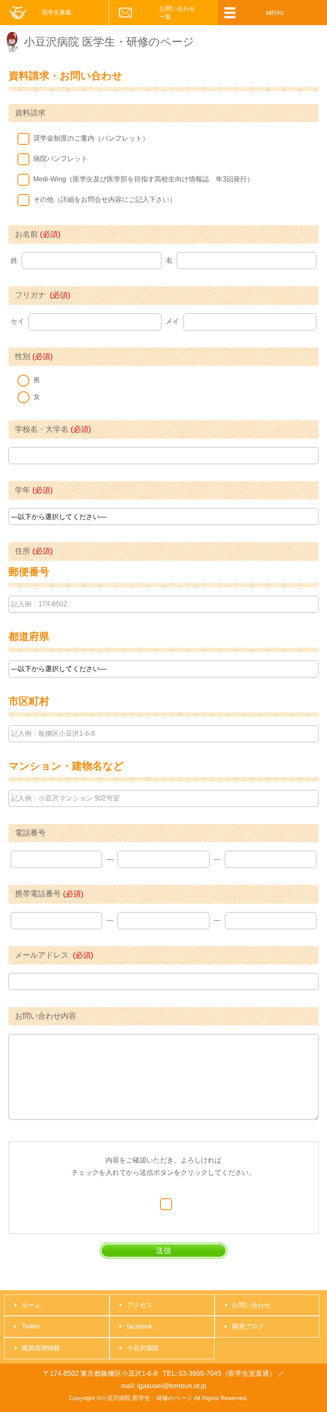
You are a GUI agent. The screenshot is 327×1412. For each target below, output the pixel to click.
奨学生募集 (57, 12)
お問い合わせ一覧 (177, 12)
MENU (275, 12)
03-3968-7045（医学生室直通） (227, 1373)
